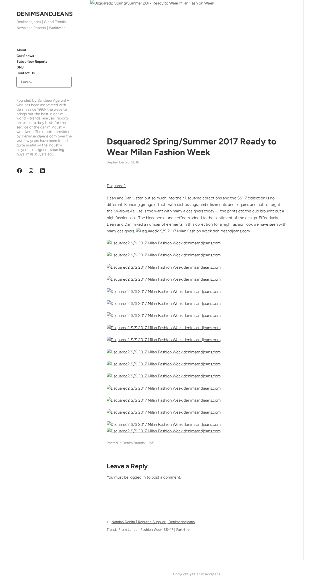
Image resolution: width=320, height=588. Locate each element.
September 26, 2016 (123, 162)
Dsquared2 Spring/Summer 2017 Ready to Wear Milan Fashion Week (191, 146)
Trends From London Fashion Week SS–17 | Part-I (146, 530)
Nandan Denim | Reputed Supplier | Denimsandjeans (153, 522)
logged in (138, 477)
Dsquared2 (116, 185)
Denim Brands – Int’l (138, 443)
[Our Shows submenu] (36, 56)
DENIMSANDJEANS (44, 13)
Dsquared (193, 198)
